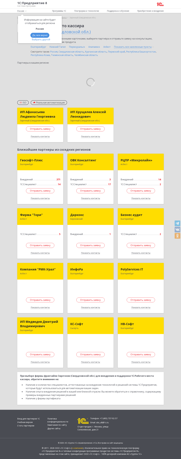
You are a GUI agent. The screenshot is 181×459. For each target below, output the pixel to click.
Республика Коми (40, 55)
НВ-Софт (127, 324)
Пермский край (116, 51)
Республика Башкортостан (141, 51)
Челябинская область (86, 55)
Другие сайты (53, 428)
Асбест (107, 46)
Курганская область (96, 51)
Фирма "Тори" (31, 215)
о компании (77, 448)
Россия (54, 51)
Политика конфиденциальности (57, 420)
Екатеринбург (38, 46)
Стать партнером (25, 425)
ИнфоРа (76, 269)
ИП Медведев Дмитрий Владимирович (39, 324)
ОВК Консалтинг (83, 160)
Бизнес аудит (131, 215)
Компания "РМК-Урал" (38, 269)
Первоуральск (77, 46)
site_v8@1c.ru (102, 422)
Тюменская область (62, 55)
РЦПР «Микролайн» (136, 160)
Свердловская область (71, 51)
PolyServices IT (132, 269)
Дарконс (77, 215)
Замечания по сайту (57, 425)
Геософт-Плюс (31, 160)
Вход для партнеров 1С (28, 418)
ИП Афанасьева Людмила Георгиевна (37, 114)
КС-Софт (76, 324)
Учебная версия (25, 422)
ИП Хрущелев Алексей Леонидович (88, 114)
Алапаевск (94, 46)
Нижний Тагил (57, 46)
